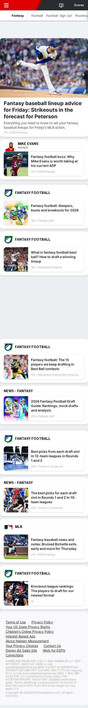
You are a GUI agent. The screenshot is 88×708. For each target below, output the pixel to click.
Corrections (14, 655)
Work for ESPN (54, 650)
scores (79, 5)
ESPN (25, 5)
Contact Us (52, 646)
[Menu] (6, 5)
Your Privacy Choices (22, 646)
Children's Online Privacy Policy (30, 632)
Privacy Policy (42, 622)
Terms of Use (16, 622)
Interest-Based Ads (20, 636)
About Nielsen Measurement (27, 641)
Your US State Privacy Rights (28, 627)
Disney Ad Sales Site (21, 650)
